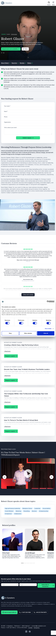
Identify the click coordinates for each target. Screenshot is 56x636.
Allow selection (28, 333)
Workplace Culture (27, 508)
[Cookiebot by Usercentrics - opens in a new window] (48, 302)
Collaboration (17, 513)
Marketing (18, 511)
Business (34, 511)
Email (6, 111)
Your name (7, 106)
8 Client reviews (14, 34)
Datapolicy (37, 627)
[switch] (21, 323)
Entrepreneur (8, 513)
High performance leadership (12, 508)
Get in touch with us (10, 612)
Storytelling (27, 511)
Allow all (46, 333)
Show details (48, 328)
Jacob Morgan (30, 553)
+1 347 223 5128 (26, 612)
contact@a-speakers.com (38, 626)
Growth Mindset (9, 511)
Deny (10, 333)
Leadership (37, 508)
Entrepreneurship (43, 511)
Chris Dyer (6, 553)
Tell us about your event (10, 127)
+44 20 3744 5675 (41, 612)
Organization (7, 122)
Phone (5, 116)
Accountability (46, 508)
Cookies (30, 627)
